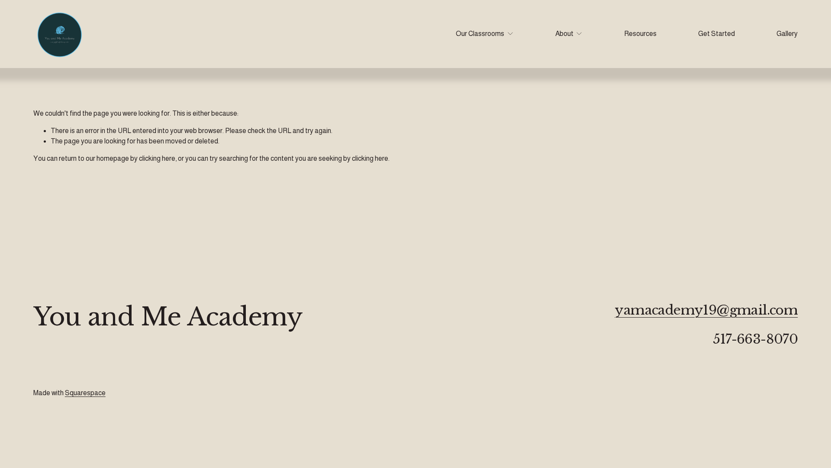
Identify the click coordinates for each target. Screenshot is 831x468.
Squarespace (85, 392)
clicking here (157, 158)
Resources (640, 33)
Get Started (716, 33)
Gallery (787, 33)
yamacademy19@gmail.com (706, 310)
